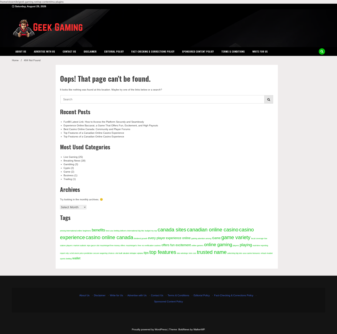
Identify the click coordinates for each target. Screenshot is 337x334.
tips (146, 253)
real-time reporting (260, 245)
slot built (118, 253)
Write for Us (260, 51)
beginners (87, 231)
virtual (263, 253)
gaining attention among (201, 238)
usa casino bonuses (251, 253)
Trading (68, 179)
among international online (71, 231)
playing (246, 245)
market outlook (79, 245)
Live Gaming (71, 156)
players (236, 245)
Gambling (69, 164)
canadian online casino (212, 229)
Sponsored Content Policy (198, 51)
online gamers (197, 245)
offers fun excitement (176, 245)
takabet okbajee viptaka (133, 253)
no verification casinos (151, 245)
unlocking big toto (234, 253)
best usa (109, 231)
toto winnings (182, 253)
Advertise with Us (44, 51)
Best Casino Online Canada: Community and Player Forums (97, 129)
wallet (76, 258)
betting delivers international (125, 231)
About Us (20, 51)
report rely (64, 253)
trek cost (192, 253)
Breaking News (72, 160)
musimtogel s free (133, 245)
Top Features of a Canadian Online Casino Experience (94, 132)
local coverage (257, 238)
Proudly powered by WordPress (150, 329)
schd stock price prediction (81, 253)
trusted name (212, 252)
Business (69, 175)
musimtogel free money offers (112, 245)
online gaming (218, 244)
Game (67, 171)
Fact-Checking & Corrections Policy (152, 51)
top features (162, 252)
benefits (98, 230)
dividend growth (140, 238)
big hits (141, 231)
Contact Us (69, 51)
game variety (235, 237)
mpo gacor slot (93, 245)
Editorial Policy (114, 51)
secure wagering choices (104, 253)
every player (156, 238)
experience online (178, 238)
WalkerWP (198, 329)
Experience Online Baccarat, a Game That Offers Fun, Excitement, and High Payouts (111, 125)
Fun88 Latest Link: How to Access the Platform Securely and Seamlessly (104, 121)
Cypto (67, 168)
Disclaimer (90, 51)
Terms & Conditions (233, 51)
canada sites (172, 229)
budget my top (151, 231)
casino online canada (109, 237)
